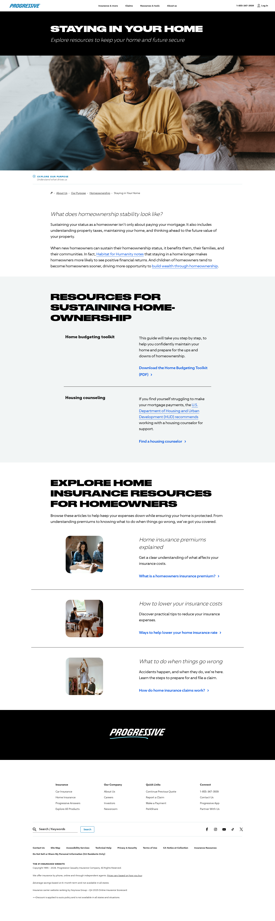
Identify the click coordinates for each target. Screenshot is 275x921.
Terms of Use (150, 847)
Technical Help (103, 847)
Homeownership (100, 193)
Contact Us (206, 797)
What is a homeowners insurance (179, 575)
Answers (68, 803)
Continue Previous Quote (161, 791)
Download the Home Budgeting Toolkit (173, 371)
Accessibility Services (77, 847)
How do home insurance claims (174, 690)
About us (172, 5)
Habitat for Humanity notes (120, 254)
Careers (108, 797)
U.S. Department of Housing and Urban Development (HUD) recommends (169, 411)
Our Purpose (78, 193)
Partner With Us (209, 808)
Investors (109, 803)
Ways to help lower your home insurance (180, 632)
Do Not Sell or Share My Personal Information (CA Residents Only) (69, 854)
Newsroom (110, 808)
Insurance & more (108, 5)
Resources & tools (150, 5)
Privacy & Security (127, 847)
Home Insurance (66, 797)
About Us (61, 193)
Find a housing (162, 441)
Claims (129, 5)
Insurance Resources (205, 847)
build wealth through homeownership (185, 266)
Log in (264, 5)
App (209, 803)
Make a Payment (156, 803)
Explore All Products (68, 808)
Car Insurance (64, 791)
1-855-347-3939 (245, 5)
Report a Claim (155, 797)
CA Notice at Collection (175, 847)
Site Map (55, 847)
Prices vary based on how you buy (124, 875)
